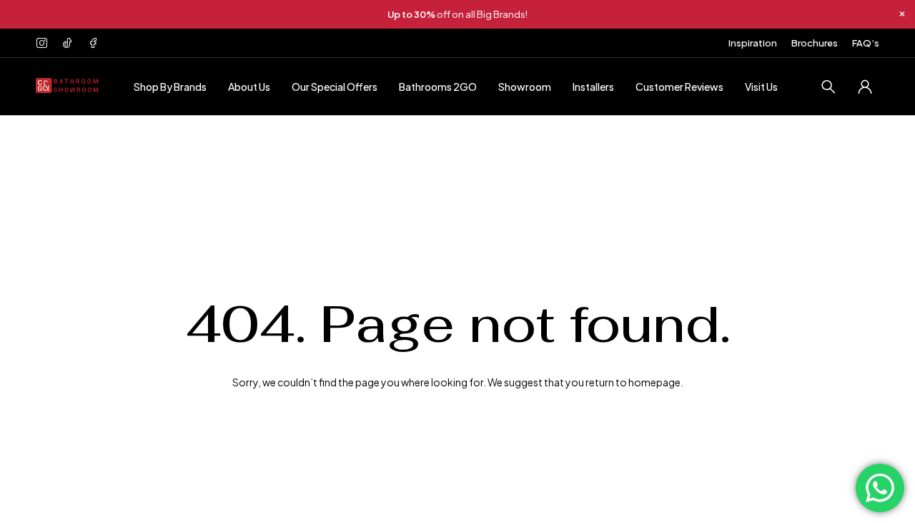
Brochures (814, 43)
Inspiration (752, 43)
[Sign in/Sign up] (865, 86)
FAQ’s (865, 43)
